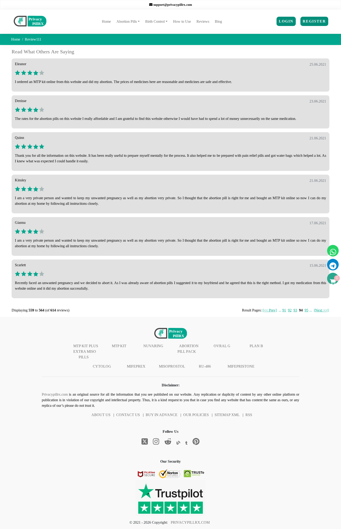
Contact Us (128, 415)
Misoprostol (172, 366)
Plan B (256, 346)
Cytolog (102, 366)
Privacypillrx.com (55, 394)
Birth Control (155, 21)
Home (107, 21)
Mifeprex (136, 366)
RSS (248, 415)
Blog (218, 21)
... (280, 310)
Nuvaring (153, 346)
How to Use (182, 21)
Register (314, 21)
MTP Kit (119, 346)
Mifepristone (241, 366)
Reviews (202, 21)
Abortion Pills (126, 21)
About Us (100, 415)
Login (286, 21)
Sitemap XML (227, 415)
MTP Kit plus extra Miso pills (85, 351)
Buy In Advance (161, 415)
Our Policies (196, 415)
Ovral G (222, 346)
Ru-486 (205, 366)
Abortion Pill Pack (188, 348)
